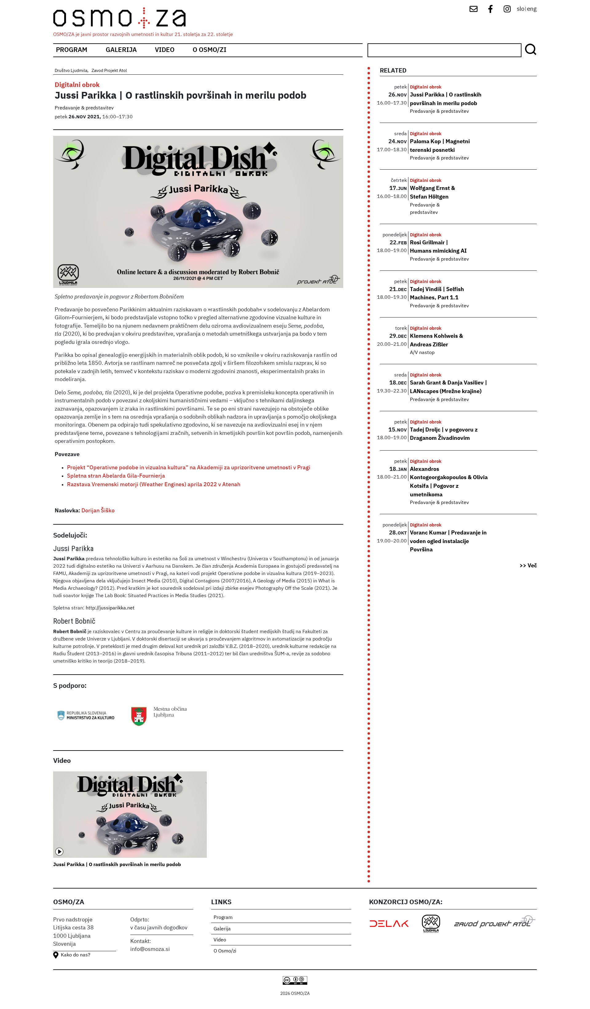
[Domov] (125, 18)
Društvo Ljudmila (71, 71)
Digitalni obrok (77, 85)
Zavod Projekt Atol (109, 71)
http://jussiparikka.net (110, 608)
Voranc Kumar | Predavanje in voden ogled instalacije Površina (448, 541)
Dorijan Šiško (98, 511)
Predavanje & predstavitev (84, 108)
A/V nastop (422, 352)
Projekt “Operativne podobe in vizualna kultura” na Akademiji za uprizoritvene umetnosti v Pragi (188, 468)
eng (532, 9)
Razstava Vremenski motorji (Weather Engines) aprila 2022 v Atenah (153, 484)
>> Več (528, 566)
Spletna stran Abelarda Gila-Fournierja (116, 476)
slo (521, 9)
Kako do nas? (75, 955)
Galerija (121, 50)
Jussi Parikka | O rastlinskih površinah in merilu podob (117, 864)
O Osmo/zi (209, 50)
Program (71, 50)
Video (165, 50)
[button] (198, 214)
